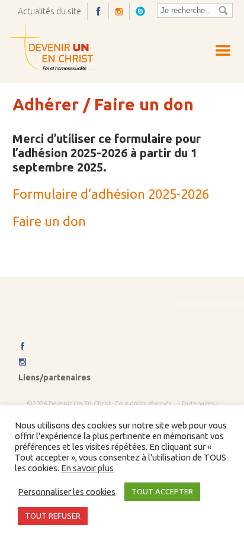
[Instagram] (122, 11)
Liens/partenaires (54, 377)
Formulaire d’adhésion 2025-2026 (110, 193)
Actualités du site (49, 11)
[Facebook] (101, 11)
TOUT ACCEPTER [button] (162, 491)
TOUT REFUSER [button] (53, 516)
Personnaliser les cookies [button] (66, 492)
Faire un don (49, 221)
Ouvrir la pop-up (143, 11)
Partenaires (198, 403)
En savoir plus (87, 468)
